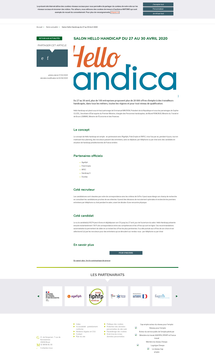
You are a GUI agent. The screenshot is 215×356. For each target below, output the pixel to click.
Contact (79, 334)
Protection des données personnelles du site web (117, 327)
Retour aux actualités (49, 38)
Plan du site (80, 336)
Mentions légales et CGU (86, 331)
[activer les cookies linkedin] (48, 58)
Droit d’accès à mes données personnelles (115, 335)
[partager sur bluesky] (61, 58)
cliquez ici (115, 12)
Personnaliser (158, 9)
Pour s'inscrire (126, 253)
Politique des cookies (115, 324)
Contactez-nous (46, 348)
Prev (38, 296)
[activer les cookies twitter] (54, 58)
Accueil (39, 27)
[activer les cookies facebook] (42, 58)
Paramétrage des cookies (117, 331)
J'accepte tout (158, 4)
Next (177, 296)
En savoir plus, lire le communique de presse (92, 261)
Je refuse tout (158, 14)
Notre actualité (52, 27)
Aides (78, 324)
